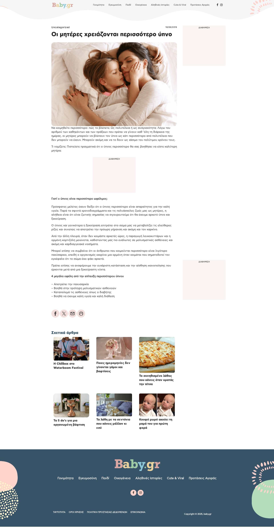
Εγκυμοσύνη (115, 5)
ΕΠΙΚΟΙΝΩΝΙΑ (138, 512)
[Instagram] (221, 5)
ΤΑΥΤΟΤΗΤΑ (59, 512)
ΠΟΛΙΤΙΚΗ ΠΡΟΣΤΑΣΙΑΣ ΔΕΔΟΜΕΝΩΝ (107, 512)
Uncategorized (60, 27)
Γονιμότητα (98, 5)
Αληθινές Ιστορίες (160, 5)
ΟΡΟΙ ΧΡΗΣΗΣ (76, 512)
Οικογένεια (141, 5)
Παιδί (128, 5)
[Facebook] (217, 5)
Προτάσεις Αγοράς (199, 5)
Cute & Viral (180, 5)
